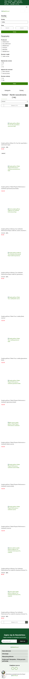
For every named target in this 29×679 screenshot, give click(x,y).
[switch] (3, 677)
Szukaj (14, 31)
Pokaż (14, 83)
